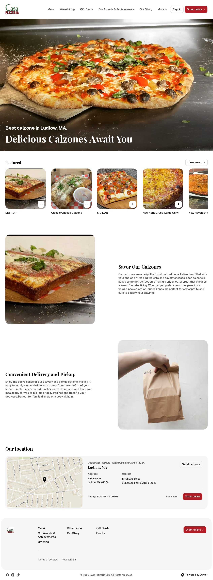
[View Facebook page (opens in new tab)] (7, 575)
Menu (51, 9)
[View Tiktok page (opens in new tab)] (18, 575)
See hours (171, 496)
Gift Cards (86, 9)
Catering (43, 542)
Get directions (191, 464)
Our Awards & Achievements (116, 9)
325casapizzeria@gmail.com (139, 483)
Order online (192, 496)
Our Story (146, 9)
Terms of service (48, 559)
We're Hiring (67, 9)
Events (100, 533)
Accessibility (69, 559)
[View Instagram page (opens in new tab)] (13, 575)
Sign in (177, 9)
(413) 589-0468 (131, 479)
